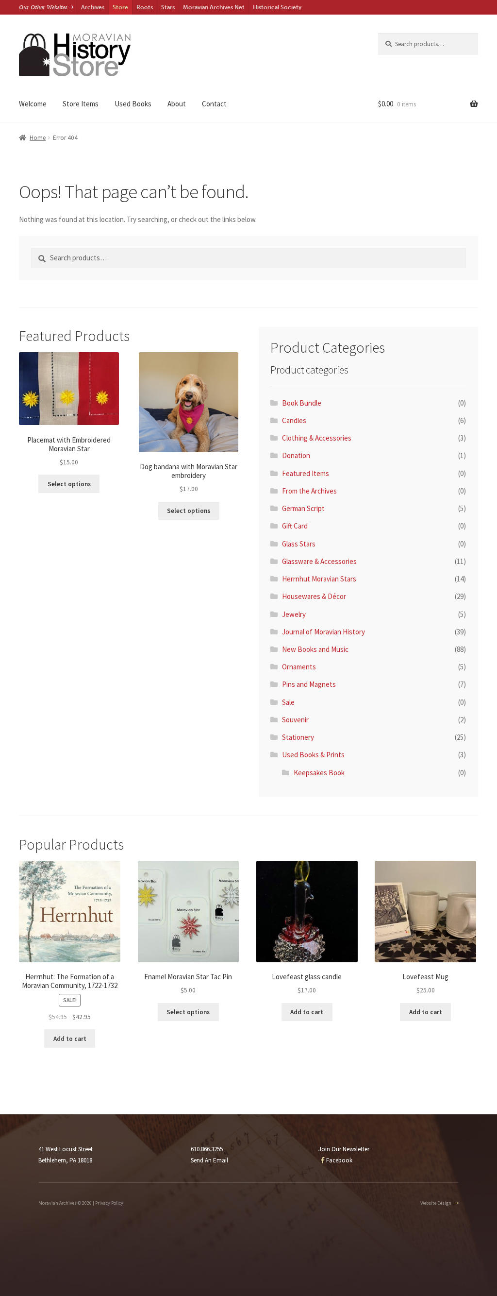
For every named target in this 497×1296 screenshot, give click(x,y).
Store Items (81, 103)
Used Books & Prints (313, 754)
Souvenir (295, 719)
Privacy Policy (109, 1203)
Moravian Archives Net (214, 7)
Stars (168, 7)
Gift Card (295, 525)
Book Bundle (301, 403)
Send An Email (209, 1160)
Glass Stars (298, 543)
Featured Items (305, 473)
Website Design (435, 1203)
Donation (296, 455)
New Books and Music (315, 649)
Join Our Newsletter (343, 1149)
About (176, 103)
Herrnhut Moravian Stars (319, 578)
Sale (288, 702)
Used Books (133, 103)
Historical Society (277, 7)
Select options (69, 484)
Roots (144, 7)
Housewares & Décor (314, 596)
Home (38, 138)
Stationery (298, 737)
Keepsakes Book (319, 772)
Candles (294, 420)
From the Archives (309, 490)
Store (120, 7)
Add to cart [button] (69, 1039)
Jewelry (294, 614)
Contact (214, 103)
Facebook (338, 1160)
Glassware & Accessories (319, 561)
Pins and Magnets (309, 684)
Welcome (33, 103)
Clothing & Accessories (316, 438)
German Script (303, 508)
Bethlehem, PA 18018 (65, 1160)
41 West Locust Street (65, 1149)
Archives (92, 7)
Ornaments (299, 666)
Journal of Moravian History (323, 631)
